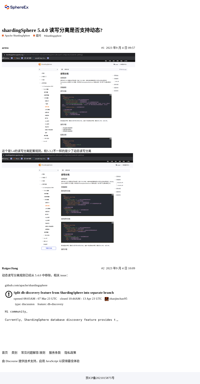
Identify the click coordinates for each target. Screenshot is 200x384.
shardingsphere (54, 35)
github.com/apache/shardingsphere (26, 285)
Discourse (12, 361)
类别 (14, 352)
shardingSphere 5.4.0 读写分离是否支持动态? (52, 30)
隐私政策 (70, 352)
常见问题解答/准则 (33, 352)
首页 (5, 352)
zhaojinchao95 (118, 298)
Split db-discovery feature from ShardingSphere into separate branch (64, 293)
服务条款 (55, 352)
